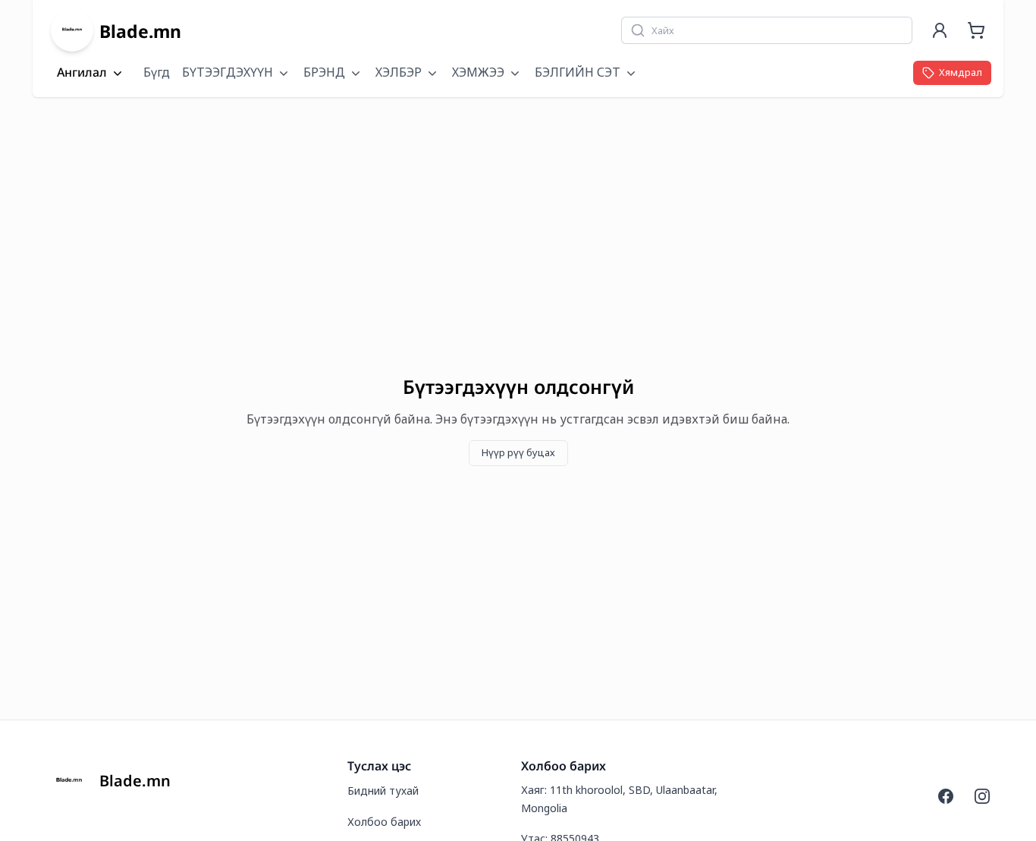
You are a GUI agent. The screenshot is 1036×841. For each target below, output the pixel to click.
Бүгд (156, 72)
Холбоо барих (384, 821)
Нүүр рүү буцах (518, 452)
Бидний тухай (383, 790)
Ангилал (82, 72)
